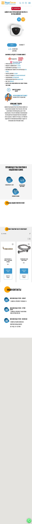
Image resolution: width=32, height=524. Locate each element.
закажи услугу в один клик (19, 97)
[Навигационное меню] (29, 3)
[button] (20, 3)
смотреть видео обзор (16, 90)
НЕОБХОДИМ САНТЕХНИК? (20, 96)
